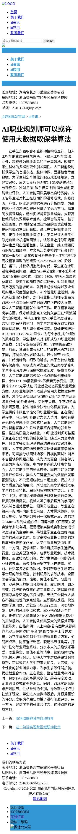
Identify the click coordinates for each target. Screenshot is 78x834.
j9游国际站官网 (13, 117)
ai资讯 (15, 22)
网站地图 (40, 799)
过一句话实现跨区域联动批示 (38, 727)
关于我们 (17, 17)
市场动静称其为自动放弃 (35, 718)
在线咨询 (17, 817)
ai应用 (15, 28)
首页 (13, 12)
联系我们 (17, 33)
